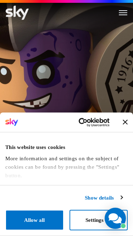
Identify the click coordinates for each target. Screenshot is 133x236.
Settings (94, 220)
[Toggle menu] (123, 13)
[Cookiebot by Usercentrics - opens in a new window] (81, 122)
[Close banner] (125, 122)
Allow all (34, 220)
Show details (99, 198)
